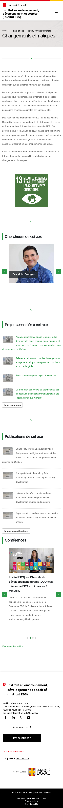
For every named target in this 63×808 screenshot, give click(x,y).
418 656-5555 (22, 758)
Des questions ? (22, 738)
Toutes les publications (16, 531)
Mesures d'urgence (13, 751)
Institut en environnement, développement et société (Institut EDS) (21, 13)
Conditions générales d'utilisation (31, 798)
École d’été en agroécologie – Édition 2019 (36, 375)
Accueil (6, 31)
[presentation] (4, 271)
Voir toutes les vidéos (12, 646)
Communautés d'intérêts (39, 31)
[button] (27, 637)
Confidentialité (31, 804)
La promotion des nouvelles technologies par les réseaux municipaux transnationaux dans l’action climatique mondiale (37, 393)
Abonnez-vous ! (22, 727)
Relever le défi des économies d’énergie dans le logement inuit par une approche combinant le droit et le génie (38, 362)
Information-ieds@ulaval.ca (24, 713)
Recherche (18, 31)
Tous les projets (12, 405)
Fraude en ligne (31, 801)
